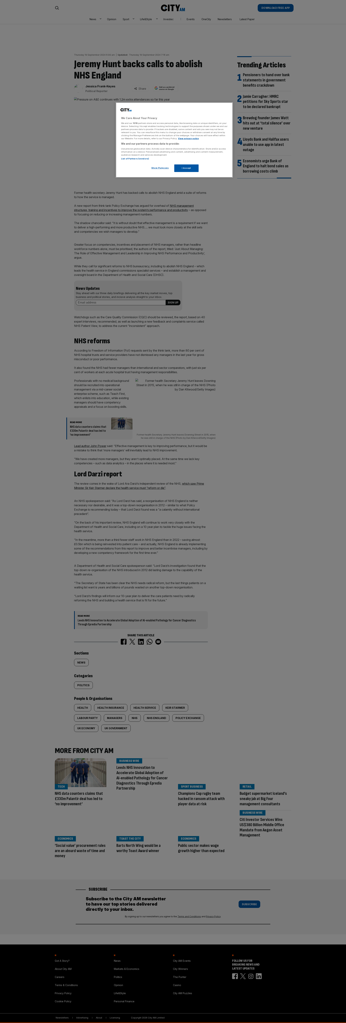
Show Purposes (160, 168)
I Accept (186, 168)
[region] (174, 140)
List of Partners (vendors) (135, 158)
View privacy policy (188, 138)
